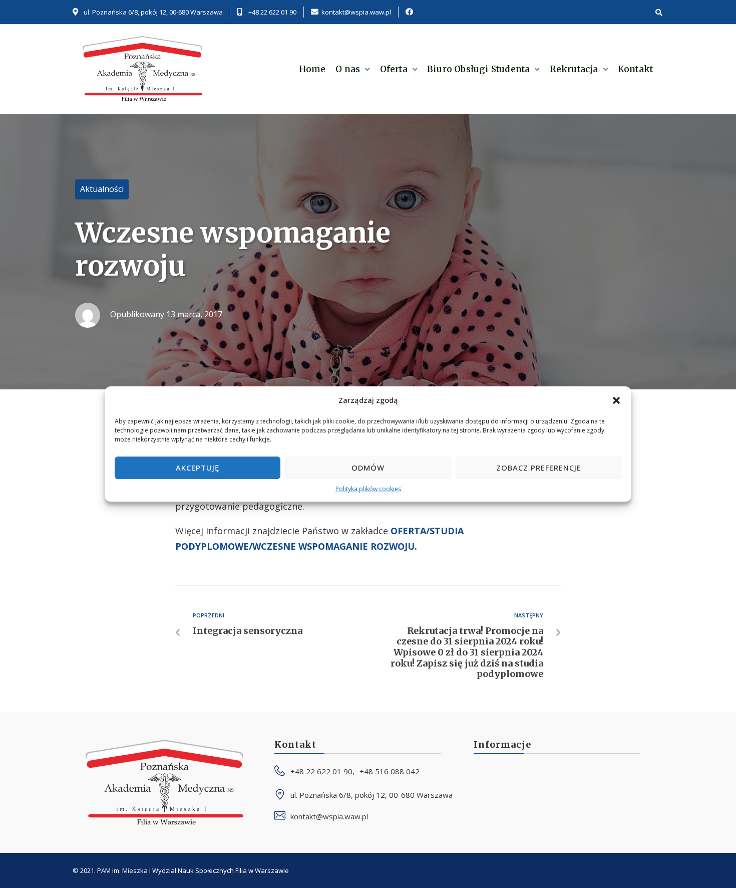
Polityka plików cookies (368, 489)
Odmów (368, 468)
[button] (616, 400)
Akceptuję (197, 468)
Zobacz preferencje (538, 468)
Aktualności (102, 188)
